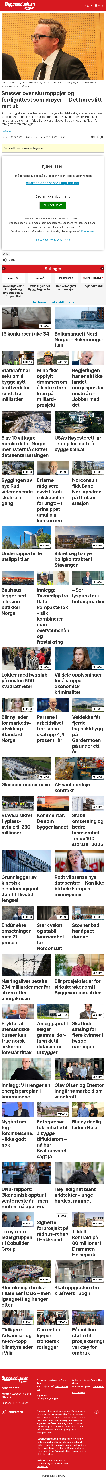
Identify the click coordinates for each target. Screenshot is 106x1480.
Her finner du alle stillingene (53, 302)
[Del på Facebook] (93, 137)
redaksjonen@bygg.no (48, 1398)
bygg (5, 254)
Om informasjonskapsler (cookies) (53, 1463)
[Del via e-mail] (102, 137)
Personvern (42, 1466)
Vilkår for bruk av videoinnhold (51, 1460)
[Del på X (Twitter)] (98, 137)
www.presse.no (44, 1432)
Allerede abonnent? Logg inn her (53, 183)
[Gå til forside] (20, 5)
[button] (4, 268)
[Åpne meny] (99, 5)
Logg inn (88, 5)
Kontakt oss (87, 231)
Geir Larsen (98, 1386)
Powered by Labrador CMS (53, 1476)
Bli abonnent (53, 205)
